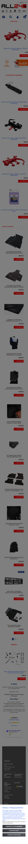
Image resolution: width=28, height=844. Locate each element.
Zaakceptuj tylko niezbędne (14, 826)
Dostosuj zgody (14, 830)
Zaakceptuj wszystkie (14, 834)
